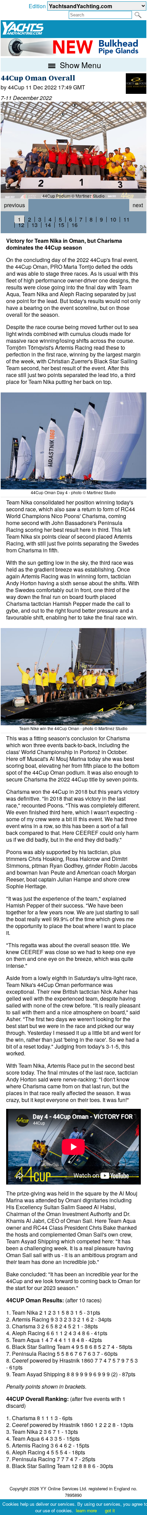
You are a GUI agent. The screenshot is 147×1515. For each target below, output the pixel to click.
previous (14, 205)
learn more (86, 1510)
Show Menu (79, 64)
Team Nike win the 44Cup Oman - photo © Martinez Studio (73, 728)
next (138, 205)
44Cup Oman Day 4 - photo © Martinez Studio (73, 492)
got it (110, 1510)
